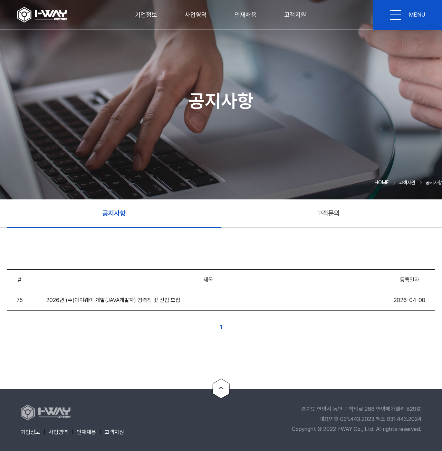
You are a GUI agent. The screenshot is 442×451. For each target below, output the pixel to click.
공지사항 (114, 213)
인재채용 (245, 14)
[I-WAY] (42, 15)
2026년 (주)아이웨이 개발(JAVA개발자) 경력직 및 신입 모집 (113, 300)
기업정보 (146, 14)
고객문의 (328, 213)
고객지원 (295, 14)
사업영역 (196, 14)
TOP (221, 388)
